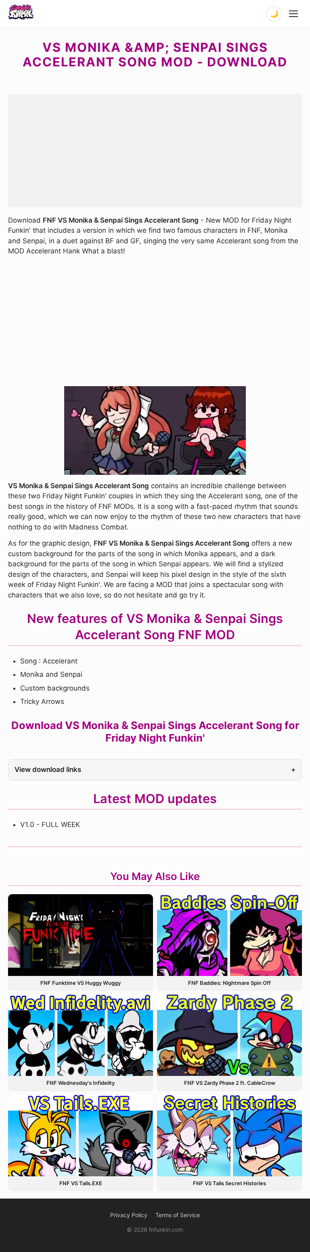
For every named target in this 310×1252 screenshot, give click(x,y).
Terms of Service (177, 1215)
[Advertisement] (155, 150)
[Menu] (294, 14)
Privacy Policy (128, 1215)
